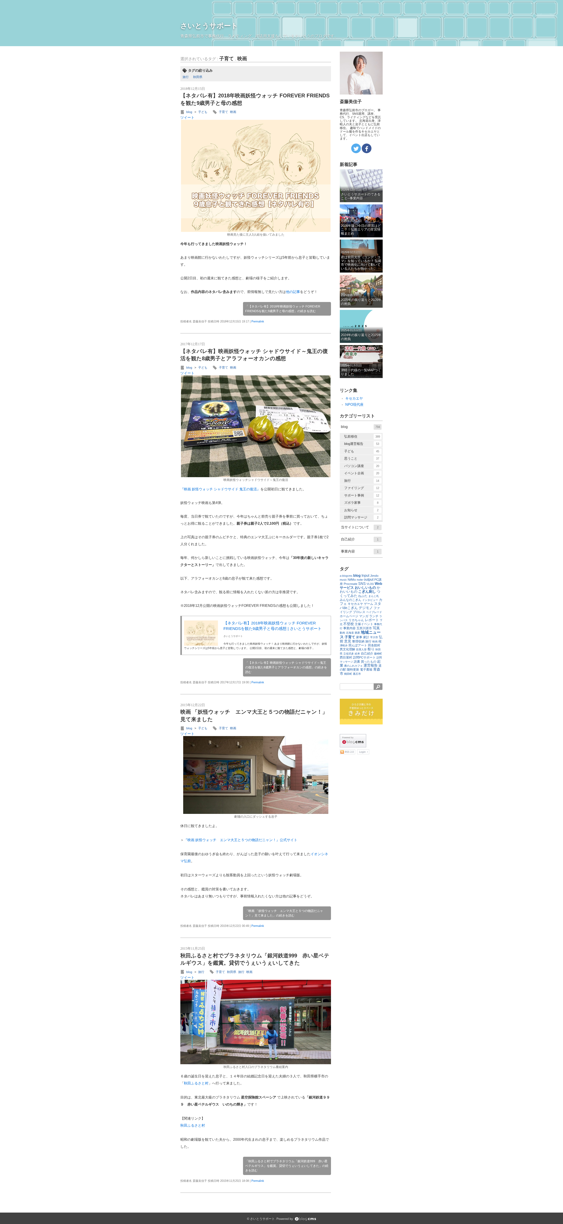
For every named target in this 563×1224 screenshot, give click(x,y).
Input (365, 575)
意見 (347, 641)
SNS (362, 584)
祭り (371, 649)
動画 (342, 632)
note (360, 579)
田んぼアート (358, 645)
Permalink (257, 321)
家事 (359, 637)
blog (189, 112)
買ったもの (368, 661)
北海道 (350, 632)
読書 (357, 661)
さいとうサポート (209, 26)
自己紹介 (359, 539)
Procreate (350, 584)
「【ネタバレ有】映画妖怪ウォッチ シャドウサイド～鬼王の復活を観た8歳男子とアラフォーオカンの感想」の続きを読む (286, 667)
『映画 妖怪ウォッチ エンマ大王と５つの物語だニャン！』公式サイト (240, 840)
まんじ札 (373, 596)
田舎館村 (374, 645)
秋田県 (197, 77)
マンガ (363, 616)
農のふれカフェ (353, 665)
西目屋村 (346, 657)
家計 (366, 637)
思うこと (361, 458)
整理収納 (358, 641)
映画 (242, 58)
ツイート (187, 117)
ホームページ (349, 616)
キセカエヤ (354, 398)
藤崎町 (378, 653)
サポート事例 (361, 495)
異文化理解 (347, 649)
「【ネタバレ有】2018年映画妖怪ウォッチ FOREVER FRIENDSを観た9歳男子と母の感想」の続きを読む (282, 309)
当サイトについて (359, 527)
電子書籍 (366, 669)
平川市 (374, 637)
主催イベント (364, 624)
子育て (226, 58)
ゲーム (368, 604)
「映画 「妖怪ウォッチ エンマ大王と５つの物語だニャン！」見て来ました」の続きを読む (284, 913)
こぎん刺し (367, 591)
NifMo (352, 579)
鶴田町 (348, 673)
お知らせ (361, 510)
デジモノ (366, 608)
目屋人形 (361, 649)
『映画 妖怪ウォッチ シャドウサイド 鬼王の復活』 (220, 489)
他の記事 (293, 292)
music (343, 579)
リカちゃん (356, 620)
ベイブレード (374, 612)
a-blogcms (346, 575)
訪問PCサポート (364, 657)
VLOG (370, 584)
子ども (202, 112)
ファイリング (361, 488)
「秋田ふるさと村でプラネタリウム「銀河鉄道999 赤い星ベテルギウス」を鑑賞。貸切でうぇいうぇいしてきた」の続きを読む (286, 1165)
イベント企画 (361, 473)
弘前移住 (362, 436)
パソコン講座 (361, 466)
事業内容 (359, 551)
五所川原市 (364, 628)
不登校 (348, 624)
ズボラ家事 (361, 502)
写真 (376, 628)
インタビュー (370, 600)
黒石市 (357, 673)
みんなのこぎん (350, 600)
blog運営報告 (361, 444)
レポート (372, 620)
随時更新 (353, 669)
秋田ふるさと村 (196, 1083)
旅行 (186, 77)
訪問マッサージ (361, 517)
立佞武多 (348, 653)
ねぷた (362, 596)
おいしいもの (365, 587)
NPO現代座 (354, 404)
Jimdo (374, 575)
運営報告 (371, 665)
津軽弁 (344, 645)
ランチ (373, 616)
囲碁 (357, 632)
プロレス (359, 612)
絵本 (357, 653)
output (368, 579)
